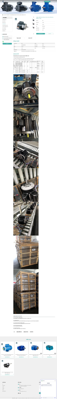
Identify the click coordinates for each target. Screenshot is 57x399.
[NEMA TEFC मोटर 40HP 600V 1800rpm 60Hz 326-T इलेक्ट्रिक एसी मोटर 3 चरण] (35, 348)
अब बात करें (47, 1)
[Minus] (55, 380)
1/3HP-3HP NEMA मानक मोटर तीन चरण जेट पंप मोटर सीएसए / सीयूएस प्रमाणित (7, 372)
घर (27, 1)
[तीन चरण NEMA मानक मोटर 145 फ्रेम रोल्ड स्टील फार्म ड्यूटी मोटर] (49, 348)
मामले (3, 389)
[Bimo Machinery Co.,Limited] (3, 2)
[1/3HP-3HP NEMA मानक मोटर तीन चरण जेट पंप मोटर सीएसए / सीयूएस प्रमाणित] (7, 365)
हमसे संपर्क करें (40, 1)
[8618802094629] (20, 393)
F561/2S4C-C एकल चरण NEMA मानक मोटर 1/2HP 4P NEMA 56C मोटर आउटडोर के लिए (7, 355)
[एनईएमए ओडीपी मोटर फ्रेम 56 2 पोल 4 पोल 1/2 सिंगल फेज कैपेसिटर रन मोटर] (22, 26)
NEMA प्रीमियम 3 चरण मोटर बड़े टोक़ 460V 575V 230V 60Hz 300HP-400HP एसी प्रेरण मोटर (21, 355)
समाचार (3, 388)
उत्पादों (33, 1)
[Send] (55, 398)
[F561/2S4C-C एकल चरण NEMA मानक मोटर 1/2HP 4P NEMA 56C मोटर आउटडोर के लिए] (7, 348)
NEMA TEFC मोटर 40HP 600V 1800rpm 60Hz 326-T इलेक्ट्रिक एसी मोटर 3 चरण (35, 355)
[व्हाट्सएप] (3, 41)
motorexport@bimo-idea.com (22, 391)
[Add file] (41, 398)
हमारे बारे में (30, 1)
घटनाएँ (36, 1)
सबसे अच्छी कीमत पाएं (41, 33)
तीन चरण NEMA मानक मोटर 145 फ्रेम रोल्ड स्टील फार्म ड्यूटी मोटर (49, 355)
